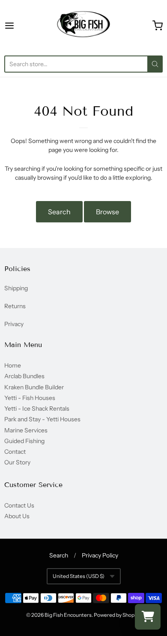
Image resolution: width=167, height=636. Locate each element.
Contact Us (19, 505)
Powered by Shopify (117, 615)
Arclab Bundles (24, 376)
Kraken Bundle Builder (34, 387)
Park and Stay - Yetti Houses (42, 419)
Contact (15, 451)
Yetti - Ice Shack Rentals (36, 408)
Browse (107, 211)
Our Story (17, 462)
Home (12, 365)
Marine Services (26, 430)
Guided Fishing (24, 441)
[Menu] (20, 25)
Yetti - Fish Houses (29, 398)
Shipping (16, 288)
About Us (17, 516)
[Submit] (155, 64)
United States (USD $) (78, 576)
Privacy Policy (100, 555)
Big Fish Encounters (68, 615)
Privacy (14, 324)
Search (59, 211)
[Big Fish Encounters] (83, 25)
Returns (15, 306)
